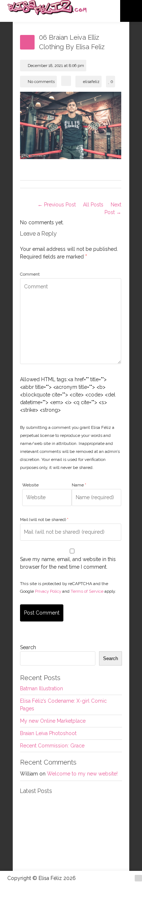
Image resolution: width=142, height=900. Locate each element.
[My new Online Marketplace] (37, 846)
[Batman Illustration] (37, 812)
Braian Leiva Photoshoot (48, 733)
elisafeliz (91, 81)
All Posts (93, 205)
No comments (41, 81)
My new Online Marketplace (53, 721)
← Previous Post (57, 205)
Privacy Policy (48, 591)
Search (28, 647)
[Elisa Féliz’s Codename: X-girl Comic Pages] (105, 812)
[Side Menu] (131, 11)
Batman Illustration (41, 688)
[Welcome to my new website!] (105, 846)
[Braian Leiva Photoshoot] (71, 812)
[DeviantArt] (138, 878)
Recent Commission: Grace (52, 746)
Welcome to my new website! (82, 774)
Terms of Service (87, 591)
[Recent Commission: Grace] (71, 846)
